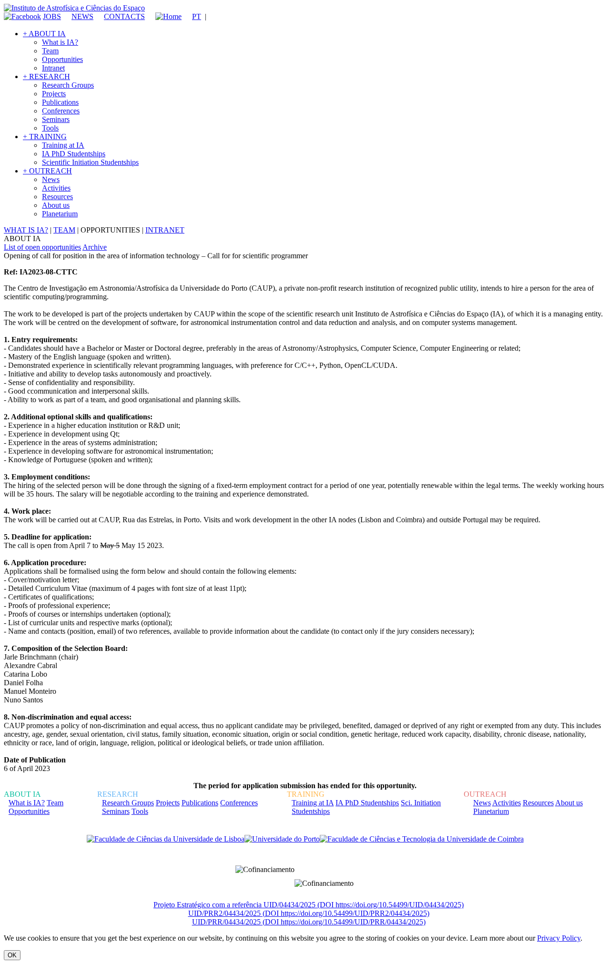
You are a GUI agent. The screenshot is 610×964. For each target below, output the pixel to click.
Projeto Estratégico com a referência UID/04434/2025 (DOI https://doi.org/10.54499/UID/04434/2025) (308, 905)
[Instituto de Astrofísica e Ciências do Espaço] (74, 8)
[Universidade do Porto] (282, 839)
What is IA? (60, 42)
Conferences (61, 111)
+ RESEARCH (46, 76)
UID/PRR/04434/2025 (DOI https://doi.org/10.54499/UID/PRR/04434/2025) (309, 922)
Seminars (56, 119)
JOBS (52, 16)
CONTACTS (124, 16)
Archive (94, 247)
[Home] (164, 16)
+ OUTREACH (47, 171)
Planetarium (60, 214)
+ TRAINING (45, 136)
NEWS (82, 16)
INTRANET (164, 230)
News (51, 179)
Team (50, 51)
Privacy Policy (558, 938)
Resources (57, 197)
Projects (54, 94)
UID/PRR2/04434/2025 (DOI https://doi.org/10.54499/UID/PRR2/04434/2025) (308, 913)
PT (196, 16)
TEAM (64, 230)
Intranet (53, 68)
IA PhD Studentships (73, 154)
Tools (50, 128)
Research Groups (68, 85)
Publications (60, 102)
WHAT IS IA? (26, 230)
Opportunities (62, 59)
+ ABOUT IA (44, 34)
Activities (56, 188)
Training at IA (63, 145)
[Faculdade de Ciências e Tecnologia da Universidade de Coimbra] (422, 839)
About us (56, 205)
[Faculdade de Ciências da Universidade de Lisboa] (165, 839)
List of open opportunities (42, 247)
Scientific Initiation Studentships (90, 162)
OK (12, 955)
